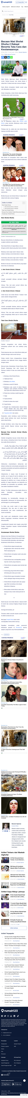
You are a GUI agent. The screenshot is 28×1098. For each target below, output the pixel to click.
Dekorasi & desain (15, 6)
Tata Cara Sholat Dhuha (8, 210)
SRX (15, 1065)
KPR (15, 1046)
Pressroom (3, 1053)
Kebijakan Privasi (4, 1060)
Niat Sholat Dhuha (6, 205)
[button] (23, 203)
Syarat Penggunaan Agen (6, 1065)
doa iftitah (12, 381)
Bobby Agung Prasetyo (10, 54)
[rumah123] (10, 1010)
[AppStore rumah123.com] (6, 1084)
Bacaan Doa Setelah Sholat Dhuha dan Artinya (13, 212)
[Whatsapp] (11, 57)
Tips (22, 6)
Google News (10, 619)
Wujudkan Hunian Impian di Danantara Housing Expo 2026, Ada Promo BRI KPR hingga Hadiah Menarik (16, 959)
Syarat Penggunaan (5, 1062)
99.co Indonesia (17, 1060)
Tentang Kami (4, 1043)
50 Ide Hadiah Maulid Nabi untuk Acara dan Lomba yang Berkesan (17, 896)
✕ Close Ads (24, 1095)
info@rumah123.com (7, 1032)
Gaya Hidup (11, 14)
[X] (5, 57)
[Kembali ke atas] (24, 1080)
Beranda (3, 14)
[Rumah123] (6, 2)
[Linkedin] (8, 57)
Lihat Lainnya (14, 928)
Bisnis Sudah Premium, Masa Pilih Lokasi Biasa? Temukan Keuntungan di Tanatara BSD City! (16, 944)
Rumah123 (19, 627)
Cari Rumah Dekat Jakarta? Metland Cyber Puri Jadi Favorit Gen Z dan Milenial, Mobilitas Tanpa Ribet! (14, 966)
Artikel (7, 14)
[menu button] (26, 2)
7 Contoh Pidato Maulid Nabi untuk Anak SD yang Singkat (18, 904)
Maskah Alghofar (23, 52)
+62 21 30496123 (6, 1035)
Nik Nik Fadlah (21, 907)
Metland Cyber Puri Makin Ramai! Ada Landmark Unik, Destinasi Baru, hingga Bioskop (15, 980)
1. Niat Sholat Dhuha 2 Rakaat (11, 206)
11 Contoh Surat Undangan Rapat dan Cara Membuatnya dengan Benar (18, 884)
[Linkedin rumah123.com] (14, 1016)
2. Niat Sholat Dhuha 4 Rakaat (11, 208)
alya (18, 924)
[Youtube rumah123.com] (11, 1016)
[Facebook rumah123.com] (2, 1016)
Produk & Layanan (5, 1046)
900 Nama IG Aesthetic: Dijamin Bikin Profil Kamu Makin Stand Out (17, 867)
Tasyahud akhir (8, 413)
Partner (2, 1048)
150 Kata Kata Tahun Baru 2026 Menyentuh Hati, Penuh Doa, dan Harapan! (18, 875)
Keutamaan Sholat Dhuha (8, 213)
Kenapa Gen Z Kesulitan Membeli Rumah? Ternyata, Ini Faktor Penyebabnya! (14, 1001)
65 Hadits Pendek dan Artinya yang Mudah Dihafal (18, 920)
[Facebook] (2, 57)
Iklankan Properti (17, 1043)
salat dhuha (6, 634)
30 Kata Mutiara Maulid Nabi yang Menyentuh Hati (18, 912)
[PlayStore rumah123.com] (16, 1084)
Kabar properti (6, 6)
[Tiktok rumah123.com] (18, 1016)
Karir (2, 1051)
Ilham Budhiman (21, 899)
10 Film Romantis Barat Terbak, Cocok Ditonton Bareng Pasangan (17, 859)
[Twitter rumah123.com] (5, 1016)
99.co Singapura (17, 1062)
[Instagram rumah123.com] (8, 1016)
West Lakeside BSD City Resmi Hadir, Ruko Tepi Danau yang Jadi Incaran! (15, 951)
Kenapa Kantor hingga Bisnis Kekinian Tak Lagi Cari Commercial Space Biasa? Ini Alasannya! (15, 937)
